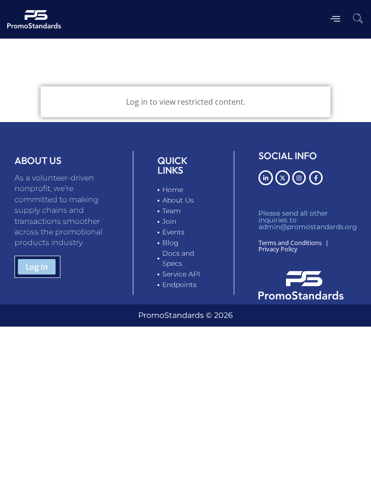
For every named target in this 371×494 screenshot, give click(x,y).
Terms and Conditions (290, 242)
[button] (358, 19)
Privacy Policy (278, 249)
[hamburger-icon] (335, 19)
